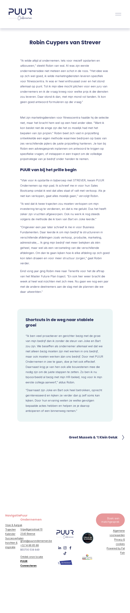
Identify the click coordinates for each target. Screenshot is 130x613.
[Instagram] (65, 548)
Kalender (10, 533)
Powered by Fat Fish (116, 550)
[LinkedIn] (59, 548)
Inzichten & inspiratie (11, 545)
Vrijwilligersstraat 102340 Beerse (31, 531)
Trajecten (10, 529)
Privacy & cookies (119, 541)
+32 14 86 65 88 (29, 545)
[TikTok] (65, 553)
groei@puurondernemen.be (36, 540)
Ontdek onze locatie (31, 561)
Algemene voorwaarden (117, 533)
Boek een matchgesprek (110, 520)
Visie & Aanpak (13, 525)
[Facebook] (70, 548)
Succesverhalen (14, 538)
